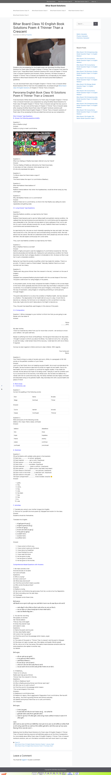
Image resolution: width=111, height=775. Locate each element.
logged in (24, 760)
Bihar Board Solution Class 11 (82, 1)
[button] (55, 773)
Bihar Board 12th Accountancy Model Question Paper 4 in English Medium (87, 92)
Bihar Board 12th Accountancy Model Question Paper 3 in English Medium (87, 112)
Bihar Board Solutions (34, 773)
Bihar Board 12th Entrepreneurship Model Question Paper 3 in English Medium (87, 99)
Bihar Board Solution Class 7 (76, 10)
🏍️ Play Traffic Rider (76, 773)
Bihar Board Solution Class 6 (20, 15)
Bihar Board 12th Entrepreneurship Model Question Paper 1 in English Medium (87, 54)
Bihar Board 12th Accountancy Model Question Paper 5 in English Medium (87, 60)
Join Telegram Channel (69, 773)
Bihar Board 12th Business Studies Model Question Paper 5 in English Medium (87, 73)
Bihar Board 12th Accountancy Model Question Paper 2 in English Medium (87, 67)
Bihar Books (63, 773)
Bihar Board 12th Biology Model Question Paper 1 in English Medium (86, 86)
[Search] (95, 24)
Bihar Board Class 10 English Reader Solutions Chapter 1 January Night (34, 744)
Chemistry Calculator (83, 38)
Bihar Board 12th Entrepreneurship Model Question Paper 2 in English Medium (87, 105)
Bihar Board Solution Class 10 (21, 10)
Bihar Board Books (51, 1)
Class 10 (17, 742)
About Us (94, 1)
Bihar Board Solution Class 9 (39, 10)
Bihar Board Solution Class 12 (65, 1)
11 (57, 773)
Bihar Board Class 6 (40, 773)
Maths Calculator (82, 34)
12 (60, 773)
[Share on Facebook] (1, 386)
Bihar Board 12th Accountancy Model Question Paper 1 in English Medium (87, 79)
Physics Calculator (82, 36)
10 (54, 773)
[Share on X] (1, 389)
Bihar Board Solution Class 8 (58, 10)
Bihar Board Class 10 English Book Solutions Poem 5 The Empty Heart (34, 746)
